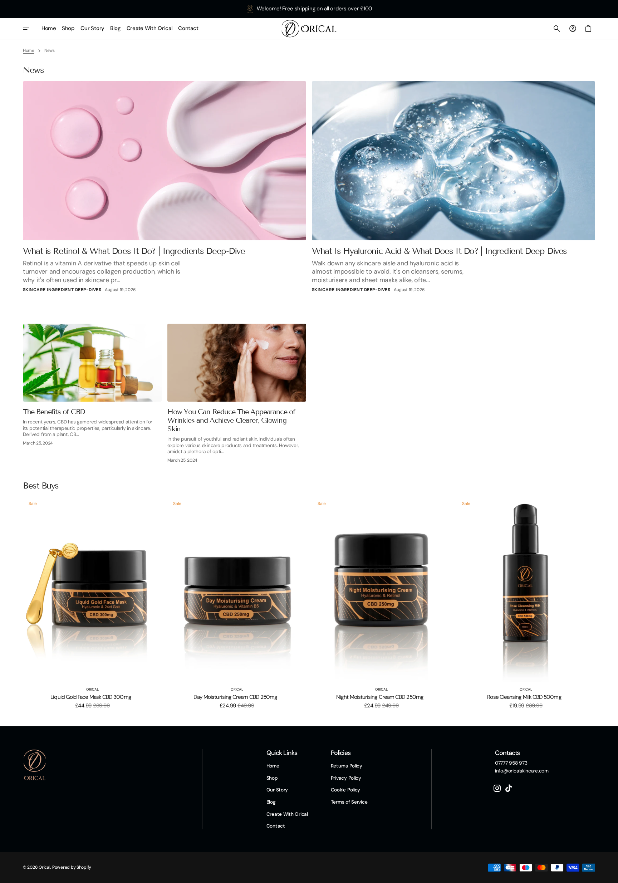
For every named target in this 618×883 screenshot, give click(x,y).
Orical (44, 867)
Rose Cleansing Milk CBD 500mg (524, 697)
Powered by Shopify (71, 867)
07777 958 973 (511, 763)
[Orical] (309, 28)
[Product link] (92, 603)
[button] (557, 28)
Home (28, 50)
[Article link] (164, 161)
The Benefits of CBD (54, 411)
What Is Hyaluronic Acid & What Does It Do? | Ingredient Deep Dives (439, 251)
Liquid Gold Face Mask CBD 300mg (90, 697)
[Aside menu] (31, 28)
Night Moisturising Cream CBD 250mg (379, 697)
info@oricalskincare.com (522, 771)
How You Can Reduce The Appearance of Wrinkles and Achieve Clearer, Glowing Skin (231, 420)
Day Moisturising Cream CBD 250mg (235, 697)
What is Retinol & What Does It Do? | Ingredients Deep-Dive (134, 251)
